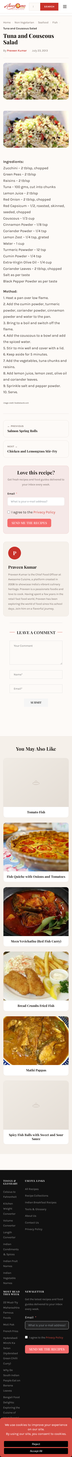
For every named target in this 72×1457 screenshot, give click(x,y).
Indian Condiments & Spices (11, 1249)
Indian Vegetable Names (9, 1278)
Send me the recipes (29, 523)
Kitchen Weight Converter (9, 1208)
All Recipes (32, 1189)
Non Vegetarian (24, 22)
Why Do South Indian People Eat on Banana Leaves (11, 1380)
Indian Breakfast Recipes (40, 1202)
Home (7, 22)
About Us (30, 1215)
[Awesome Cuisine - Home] (15, 6)
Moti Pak (8, 1324)
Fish (55, 22)
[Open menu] (65, 7)
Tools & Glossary (35, 1209)
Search (49, 6)
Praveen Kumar (17, 50)
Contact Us (32, 1222)
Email (11, 493)
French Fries (10, 1331)
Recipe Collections (36, 1195)
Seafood (43, 22)
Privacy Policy (44, 512)
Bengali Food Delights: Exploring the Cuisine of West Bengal (11, 1407)
